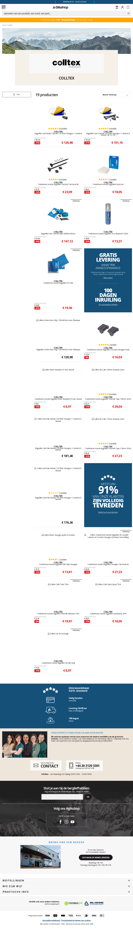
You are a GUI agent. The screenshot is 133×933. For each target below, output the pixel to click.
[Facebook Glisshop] (60, 822)
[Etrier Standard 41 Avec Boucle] (58, 379)
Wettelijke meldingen (51, 920)
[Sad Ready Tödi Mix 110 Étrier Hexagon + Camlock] (58, 114)
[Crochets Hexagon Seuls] (108, 330)
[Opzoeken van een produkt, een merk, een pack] (129, 13)
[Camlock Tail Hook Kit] (58, 165)
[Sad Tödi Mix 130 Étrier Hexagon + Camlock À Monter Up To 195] (108, 114)
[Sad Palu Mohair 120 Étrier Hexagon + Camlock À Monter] (58, 429)
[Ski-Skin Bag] (58, 643)
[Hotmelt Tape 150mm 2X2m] (108, 379)
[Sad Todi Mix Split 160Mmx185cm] (58, 214)
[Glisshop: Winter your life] (60, 7)
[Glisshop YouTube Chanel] (72, 822)
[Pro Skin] (58, 263)
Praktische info (16, 891)
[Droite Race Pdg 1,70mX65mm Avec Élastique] (58, 330)
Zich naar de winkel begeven (95, 857)
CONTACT (49, 766)
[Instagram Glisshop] (66, 822)
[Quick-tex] (108, 165)
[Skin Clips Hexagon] (58, 545)
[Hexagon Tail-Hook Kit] (108, 545)
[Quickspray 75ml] (108, 594)
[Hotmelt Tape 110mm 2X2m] (108, 429)
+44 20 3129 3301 (87, 765)
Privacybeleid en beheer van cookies (76, 920)
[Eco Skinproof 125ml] (108, 214)
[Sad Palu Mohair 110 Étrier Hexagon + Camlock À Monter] (58, 478)
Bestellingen (13, 880)
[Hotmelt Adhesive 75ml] (58, 594)
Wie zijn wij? (12, 886)
